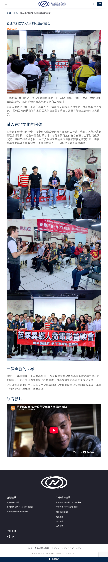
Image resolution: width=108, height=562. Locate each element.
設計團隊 (59, 521)
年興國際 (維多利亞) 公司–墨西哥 (20, 507)
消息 (15, 13)
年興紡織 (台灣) (13, 502)
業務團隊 (59, 517)
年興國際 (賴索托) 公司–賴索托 (68, 502)
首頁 (9, 13)
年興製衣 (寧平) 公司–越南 (67, 507)
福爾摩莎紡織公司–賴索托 (17, 512)
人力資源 (59, 526)
